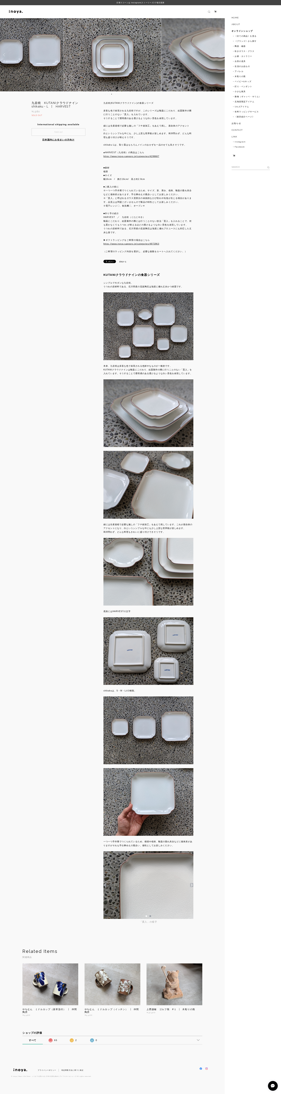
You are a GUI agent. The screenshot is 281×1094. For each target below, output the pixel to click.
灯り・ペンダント (243, 86)
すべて (32, 1040)
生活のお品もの (242, 66)
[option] (112, 54)
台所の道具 (240, 61)
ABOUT (236, 24)
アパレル (239, 71)
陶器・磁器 (240, 46)
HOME (235, 17)
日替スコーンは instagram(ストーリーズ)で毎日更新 (140, 3)
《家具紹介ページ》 (244, 117)
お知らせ (236, 123)
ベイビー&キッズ (243, 81)
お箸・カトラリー (243, 56)
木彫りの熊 (240, 76)
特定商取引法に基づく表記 (72, 1070)
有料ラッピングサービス (247, 112)
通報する (123, 262)
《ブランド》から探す (245, 41)
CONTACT (237, 130)
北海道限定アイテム (244, 101)
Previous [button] (5, 54)
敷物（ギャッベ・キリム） (248, 96)
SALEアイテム (242, 107)
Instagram (240, 142)
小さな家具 (240, 91)
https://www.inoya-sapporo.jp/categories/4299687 (131, 156)
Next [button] (219, 54)
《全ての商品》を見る (245, 36)
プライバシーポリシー (47, 1070)
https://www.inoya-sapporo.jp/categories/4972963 (131, 244)
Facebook (240, 147)
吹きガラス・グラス (244, 51)
